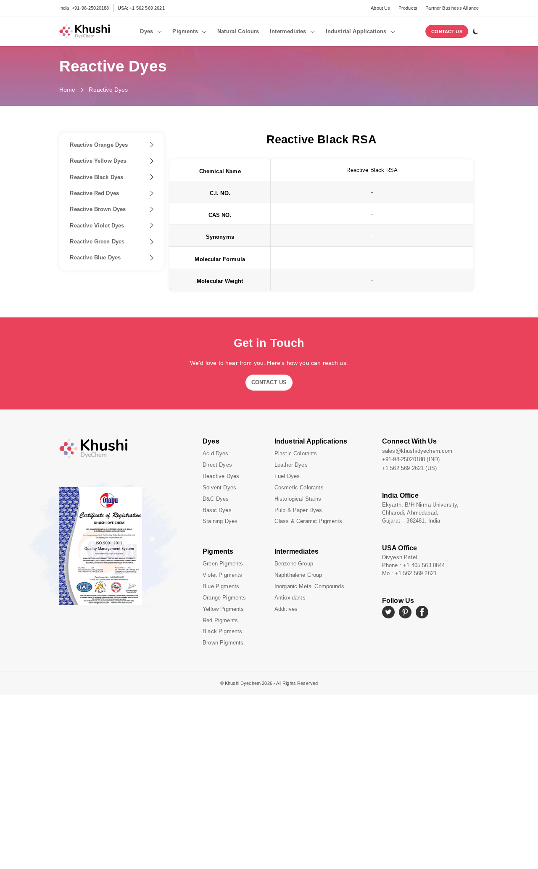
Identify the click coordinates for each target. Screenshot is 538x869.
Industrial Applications (311, 441)
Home (67, 89)
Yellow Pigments (223, 609)
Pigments (218, 551)
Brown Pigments (223, 642)
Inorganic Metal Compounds (309, 586)
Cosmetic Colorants (299, 487)
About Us (380, 8)
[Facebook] (422, 612)
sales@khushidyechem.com (417, 451)
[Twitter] (388, 612)
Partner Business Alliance (452, 8)
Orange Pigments (224, 597)
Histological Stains (297, 499)
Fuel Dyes (287, 476)
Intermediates (296, 551)
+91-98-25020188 (90, 8)
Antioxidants (290, 597)
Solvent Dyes (219, 487)
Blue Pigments (221, 586)
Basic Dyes (217, 510)
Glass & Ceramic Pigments (308, 521)
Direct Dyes (217, 465)
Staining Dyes (220, 521)
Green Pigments (223, 563)
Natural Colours (238, 31)
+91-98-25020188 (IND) (411, 459)
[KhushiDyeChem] (84, 31)
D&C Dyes (216, 499)
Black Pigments (222, 631)
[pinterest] (405, 612)
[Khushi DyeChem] (125, 448)
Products (407, 8)
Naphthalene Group (298, 575)
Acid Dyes (215, 453)
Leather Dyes (291, 465)
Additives (286, 609)
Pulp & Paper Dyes (298, 510)
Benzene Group (293, 563)
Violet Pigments (222, 575)
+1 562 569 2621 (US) (409, 468)
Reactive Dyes (108, 89)
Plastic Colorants (295, 453)
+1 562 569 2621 (146, 8)
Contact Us (446, 31)
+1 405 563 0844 (424, 565)
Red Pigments (220, 620)
